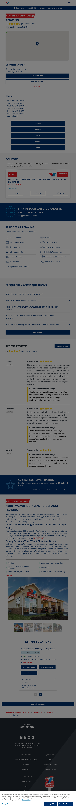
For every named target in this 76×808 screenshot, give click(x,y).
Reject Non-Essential (65, 804)
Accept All (50, 804)
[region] (38, 799)
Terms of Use (26, 800)
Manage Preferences (8, 804)
